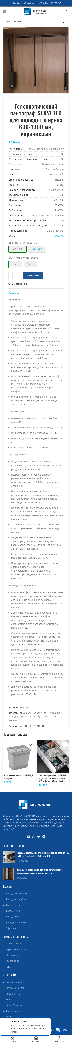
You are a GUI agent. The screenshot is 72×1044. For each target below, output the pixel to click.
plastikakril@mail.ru (23, 3)
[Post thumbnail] (9, 857)
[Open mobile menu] (4, 11)
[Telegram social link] (43, 726)
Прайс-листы (13, 993)
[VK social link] (38, 726)
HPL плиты (12, 955)
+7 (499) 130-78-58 (50, 3)
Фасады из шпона (16, 922)
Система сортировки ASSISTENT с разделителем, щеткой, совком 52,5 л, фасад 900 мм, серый (52, 778)
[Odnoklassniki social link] (30, 726)
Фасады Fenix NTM (16, 893)
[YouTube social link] (28, 836)
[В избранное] (30, 745)
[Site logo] (36, 11)
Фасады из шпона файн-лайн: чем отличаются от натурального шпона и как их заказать (39, 871)
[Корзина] (67, 11)
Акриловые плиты (16, 949)
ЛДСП (9, 966)
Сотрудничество (15, 987)
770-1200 (37, 249)
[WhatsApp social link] (34, 726)
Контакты (11, 1016)
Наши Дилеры (14, 1005)
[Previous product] (61, 21)
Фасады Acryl (13, 905)
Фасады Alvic (13, 910)
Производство (14, 982)
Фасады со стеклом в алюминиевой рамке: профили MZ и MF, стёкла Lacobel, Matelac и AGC (43, 854)
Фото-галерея (13, 1011)
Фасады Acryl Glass (16, 899)
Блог (8, 999)
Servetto (59, 235)
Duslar (17, 21)
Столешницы (13, 960)
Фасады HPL (12, 916)
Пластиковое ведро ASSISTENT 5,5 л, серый (18, 777)
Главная (7, 21)
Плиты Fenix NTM (16, 943)
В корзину (33, 275)
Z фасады (11, 928)
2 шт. (30, 264)
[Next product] (67, 21)
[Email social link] (26, 726)
